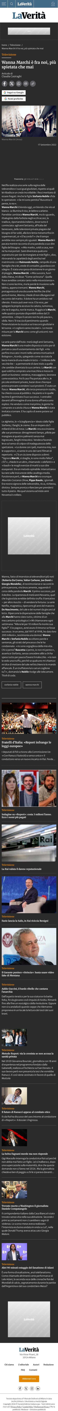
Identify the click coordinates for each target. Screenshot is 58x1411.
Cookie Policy (28, 1407)
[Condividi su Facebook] (5, 84)
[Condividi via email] (26, 84)
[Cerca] (11, 4)
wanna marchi (32, 684)
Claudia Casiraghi (12, 76)
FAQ (23, 1370)
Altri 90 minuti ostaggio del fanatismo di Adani (28, 1267)
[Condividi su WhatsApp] (19, 84)
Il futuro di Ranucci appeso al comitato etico (26, 1112)
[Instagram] (32, 1388)
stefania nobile (11, 684)
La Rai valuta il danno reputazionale (22, 869)
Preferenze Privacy (41, 1407)
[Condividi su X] (12, 84)
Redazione (49, 1364)
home (4, 45)
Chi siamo (9, 1364)
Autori (36, 1364)
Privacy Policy (16, 1407)
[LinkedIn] (38, 1388)
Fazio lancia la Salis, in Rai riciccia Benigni (25, 920)
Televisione (15, 45)
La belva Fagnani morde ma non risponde (25, 1153)
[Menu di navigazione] (4, 4)
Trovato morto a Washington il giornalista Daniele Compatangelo (25, 1207)
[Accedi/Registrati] (53, 4)
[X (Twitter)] (26, 1388)
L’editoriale (23, 1364)
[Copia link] (33, 84)
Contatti (33, 1370)
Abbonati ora (29, 1379)
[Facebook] (20, 1388)
